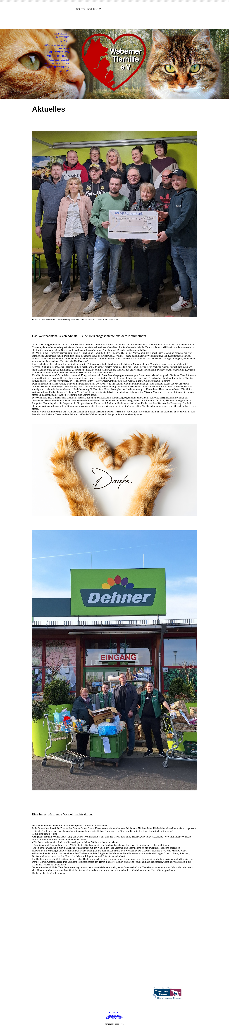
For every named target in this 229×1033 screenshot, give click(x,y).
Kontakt (63, 41)
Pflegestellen (58, 59)
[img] (50, 15)
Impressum (115, 1015)
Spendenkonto (58, 52)
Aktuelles (61, 33)
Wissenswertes (57, 67)
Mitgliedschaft (58, 56)
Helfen (64, 48)
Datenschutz (114, 1018)
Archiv (64, 71)
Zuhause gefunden (55, 63)
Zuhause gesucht (56, 44)
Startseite (61, 37)
